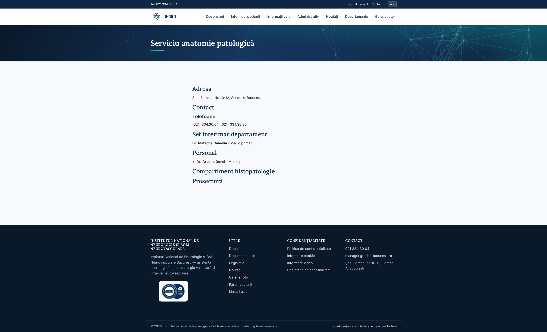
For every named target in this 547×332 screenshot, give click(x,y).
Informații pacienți (245, 16)
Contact (377, 4)
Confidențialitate (344, 326)
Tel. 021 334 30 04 (163, 4)
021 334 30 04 (357, 248)
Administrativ (308, 16)
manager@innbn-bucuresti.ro (368, 256)
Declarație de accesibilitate (309, 270)
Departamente (356, 16)
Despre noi (215, 16)
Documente (238, 248)
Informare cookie (301, 256)
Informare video (300, 263)
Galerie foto (384, 16)
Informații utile (278, 16)
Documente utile (242, 256)
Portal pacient (358, 4)
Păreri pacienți (240, 284)
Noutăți (332, 16)
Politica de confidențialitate (309, 248)
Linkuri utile (238, 291)
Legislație (236, 263)
